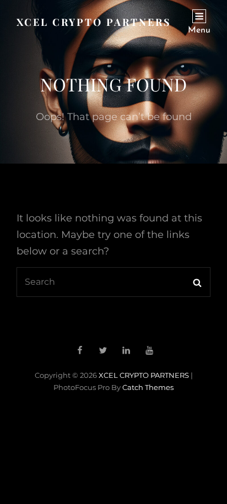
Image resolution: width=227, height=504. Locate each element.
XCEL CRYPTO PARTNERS (94, 22)
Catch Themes (148, 387)
